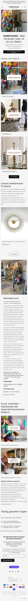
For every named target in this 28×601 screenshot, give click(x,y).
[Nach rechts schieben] (16, 250)
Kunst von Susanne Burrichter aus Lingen (10, 477)
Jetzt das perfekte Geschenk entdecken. (14, 52)
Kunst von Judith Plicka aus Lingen (9, 445)
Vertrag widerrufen (7, 560)
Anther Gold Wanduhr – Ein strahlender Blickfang (13, 241)
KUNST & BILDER (7, 96)
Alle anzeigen (14, 176)
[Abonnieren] (23, 555)
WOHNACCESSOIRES (9, 171)
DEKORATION (6, 134)
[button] (2, 7)
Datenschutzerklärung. (16, 552)
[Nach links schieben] (11, 250)
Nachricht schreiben (5, 504)
